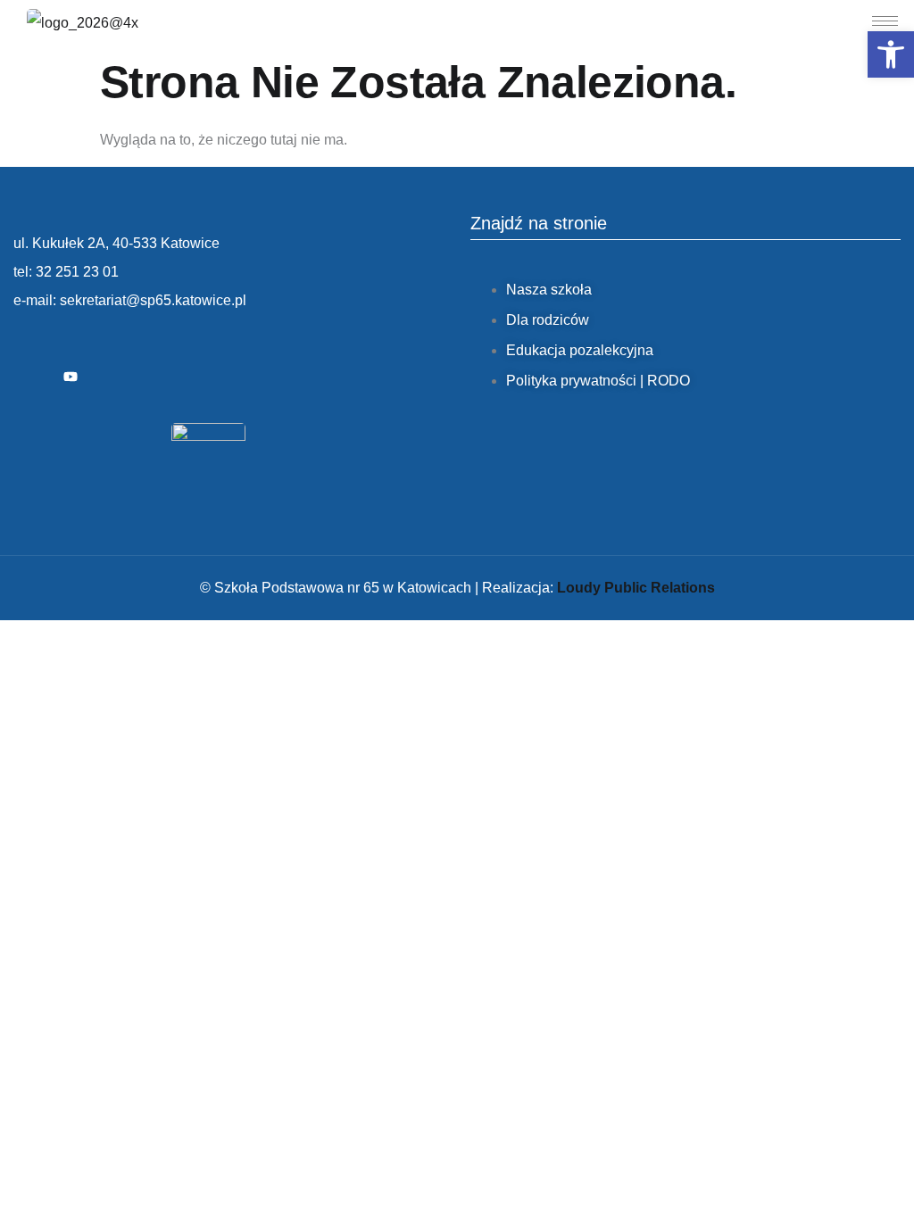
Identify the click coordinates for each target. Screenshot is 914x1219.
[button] (891, 54)
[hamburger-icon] (885, 21)
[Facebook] (31, 377)
